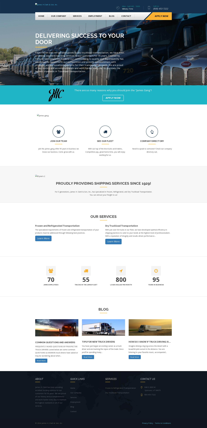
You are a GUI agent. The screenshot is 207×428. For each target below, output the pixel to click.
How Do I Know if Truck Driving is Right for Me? (157, 342)
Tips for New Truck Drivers (98, 342)
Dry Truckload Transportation (117, 393)
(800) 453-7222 (160, 8)
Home (41, 16)
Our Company (58, 16)
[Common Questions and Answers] (56, 327)
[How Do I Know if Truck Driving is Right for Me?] (150, 327)
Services (77, 16)
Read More (41, 360)
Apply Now (161, 16)
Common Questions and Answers (55, 342)
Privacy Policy (147, 423)
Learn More (43, 238)
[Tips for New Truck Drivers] (103, 327)
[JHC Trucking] (46, 4)
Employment (95, 16)
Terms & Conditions (163, 423)
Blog (111, 16)
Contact (126, 16)
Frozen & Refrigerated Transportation (120, 388)
